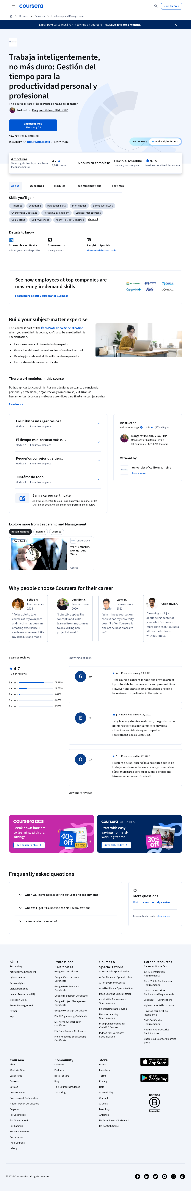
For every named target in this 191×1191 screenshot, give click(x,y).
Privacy (103, 1081)
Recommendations (88, 186)
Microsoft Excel (18, 1000)
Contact (103, 1098)
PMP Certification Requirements (153, 1022)
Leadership (16, 1076)
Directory (104, 1109)
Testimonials (120, 186)
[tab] (20, 532)
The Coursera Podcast (67, 1087)
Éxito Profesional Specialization (62, 328)
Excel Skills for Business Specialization (112, 1001)
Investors (104, 1070)
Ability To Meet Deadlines (70, 220)
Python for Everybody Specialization (111, 1035)
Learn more (61, 142)
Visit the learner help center (151, 902)
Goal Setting (18, 220)
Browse (23, 16)
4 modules (19, 159)
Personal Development (56, 213)
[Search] (155, 6)
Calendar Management (88, 213)
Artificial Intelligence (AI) (23, 972)
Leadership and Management (67, 16)
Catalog (14, 1087)
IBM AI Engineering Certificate (70, 1016)
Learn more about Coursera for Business (41, 296)
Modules (59, 186)
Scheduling (35, 206)
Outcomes (37, 186)
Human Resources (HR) (22, 994)
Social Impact (17, 1137)
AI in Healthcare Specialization (116, 988)
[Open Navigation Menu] (13, 6)
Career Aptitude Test (156, 966)
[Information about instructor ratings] (141, 427)
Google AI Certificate (66, 971)
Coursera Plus (17, 1092)
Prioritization (79, 206)
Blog (57, 1081)
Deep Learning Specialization (115, 994)
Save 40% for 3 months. (125, 25)
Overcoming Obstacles (24, 213)
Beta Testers (61, 1076)
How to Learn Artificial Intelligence (156, 1013)
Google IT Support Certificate (71, 996)
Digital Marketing (19, 989)
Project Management (21, 1005)
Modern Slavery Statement (114, 1120)
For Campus (16, 1126)
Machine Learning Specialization (108, 1016)
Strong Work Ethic (103, 206)
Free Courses (17, 1143)
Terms (103, 1076)
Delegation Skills (56, 206)
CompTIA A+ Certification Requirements (158, 983)
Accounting (16, 966)
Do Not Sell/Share (109, 1126)
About (15, 186)
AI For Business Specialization (115, 977)
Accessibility (106, 1092)
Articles (103, 1104)
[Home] (10, 16)
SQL (12, 1017)
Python (14, 1011)
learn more (164, 916)
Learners (59, 1065)
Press (102, 1065)
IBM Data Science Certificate (70, 1031)
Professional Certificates (24, 1098)
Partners (59, 1070)
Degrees (14, 1109)
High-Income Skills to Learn (159, 1005)
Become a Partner (20, 1132)
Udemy (14, 1148)
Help (101, 1087)
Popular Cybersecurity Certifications (156, 1031)
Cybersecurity (18, 977)
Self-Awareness (40, 220)
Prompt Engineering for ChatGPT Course (112, 1025)
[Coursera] (31, 6)
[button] (93, 219)
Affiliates (104, 1115)
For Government (19, 1120)
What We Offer (18, 1070)
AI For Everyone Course (112, 983)
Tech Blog (60, 1092)
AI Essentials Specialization (114, 971)
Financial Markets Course (113, 1009)
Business (40, 16)
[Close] (175, 24)
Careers (14, 1081)
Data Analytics (17, 983)
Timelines (16, 206)
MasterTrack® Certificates (24, 1104)
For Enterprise (18, 1115)
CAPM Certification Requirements (154, 974)
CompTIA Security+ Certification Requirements (159, 992)
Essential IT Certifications (158, 1000)
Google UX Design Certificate (70, 1011)
